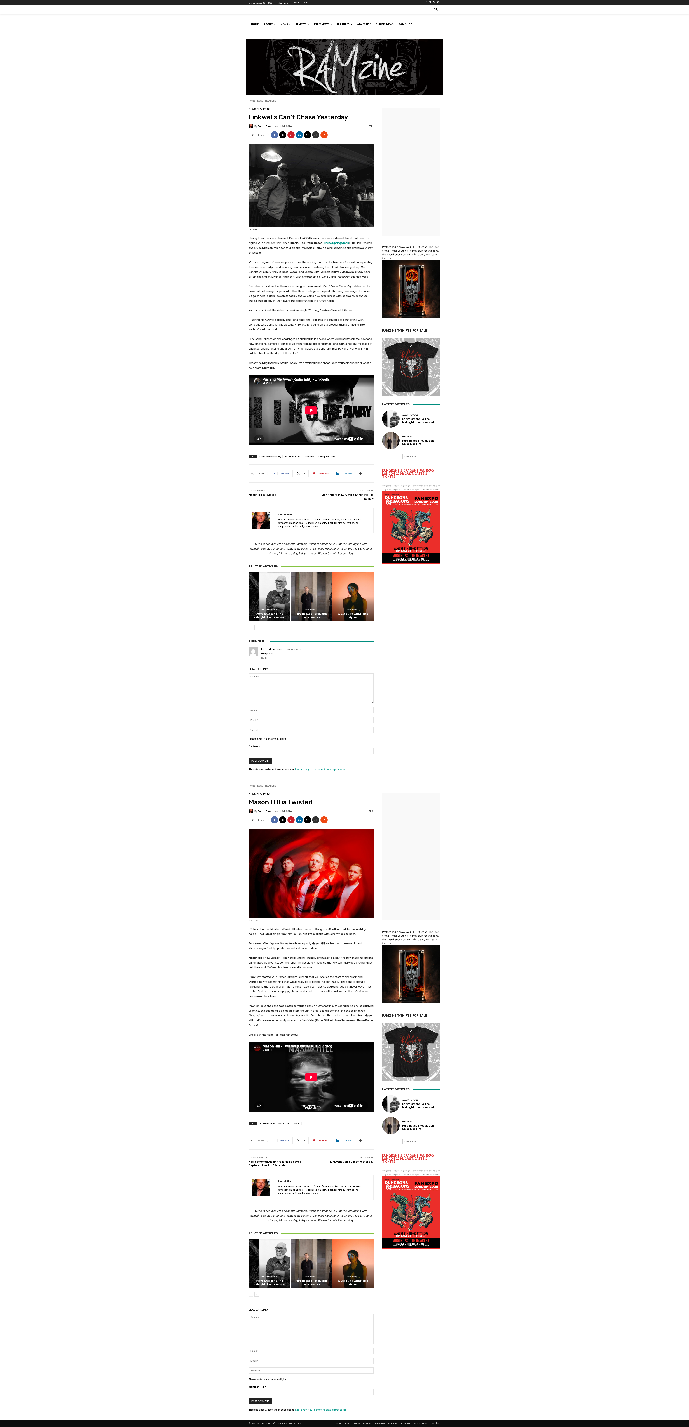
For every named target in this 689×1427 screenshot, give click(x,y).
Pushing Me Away (326, 456)
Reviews (367, 1423)
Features (392, 1423)
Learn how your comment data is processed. (321, 769)
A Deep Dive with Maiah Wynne (353, 615)
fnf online (268, 649)
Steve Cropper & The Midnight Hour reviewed (269, 615)
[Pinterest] (291, 134)
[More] (360, 473)
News (260, 100)
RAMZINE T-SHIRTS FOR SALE (404, 330)
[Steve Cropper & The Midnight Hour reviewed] (269, 596)
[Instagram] (430, 3)
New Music (270, 100)
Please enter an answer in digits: (268, 738)
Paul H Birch (265, 126)
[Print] (315, 134)
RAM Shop (435, 1423)
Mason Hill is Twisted (262, 494)
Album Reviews (269, 610)
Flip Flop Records (293, 456)
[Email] (307, 134)
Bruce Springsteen (336, 243)
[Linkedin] (299, 134)
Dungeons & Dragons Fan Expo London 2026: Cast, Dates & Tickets (408, 474)
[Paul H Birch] (251, 126)
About (347, 1423)
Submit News (420, 1423)
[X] (434, 3)
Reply (264, 658)
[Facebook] (426, 3)
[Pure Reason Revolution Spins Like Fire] (311, 596)
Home (252, 100)
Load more (410, 456)
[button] (436, 9)
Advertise (405, 1423)
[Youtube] (438, 3)
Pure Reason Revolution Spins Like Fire (311, 615)
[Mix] (324, 134)
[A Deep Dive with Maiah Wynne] (353, 596)
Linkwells (309, 456)
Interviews (380, 1423)
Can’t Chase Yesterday (270, 456)
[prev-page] (251, 627)
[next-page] (256, 627)
